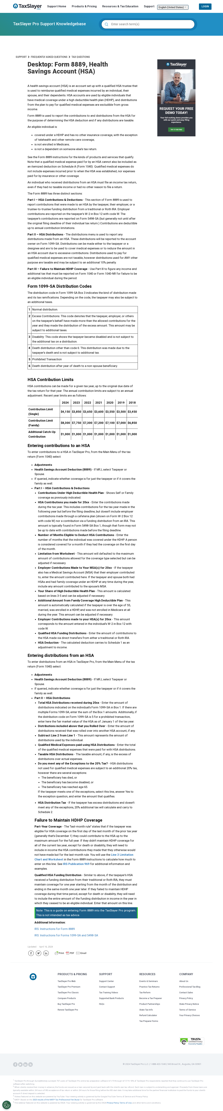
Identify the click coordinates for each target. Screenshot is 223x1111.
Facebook (31, 953)
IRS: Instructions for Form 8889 (54, 929)
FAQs (101, 1004)
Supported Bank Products (111, 998)
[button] (168, 1041)
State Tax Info (146, 1010)
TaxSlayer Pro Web (67, 981)
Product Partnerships (149, 1004)
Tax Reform (145, 992)
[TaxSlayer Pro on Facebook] (15, 1064)
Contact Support (107, 987)
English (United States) (171, 7)
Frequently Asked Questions (49, 57)
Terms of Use (126, 1103)
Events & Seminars (148, 981)
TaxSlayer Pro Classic (68, 992)
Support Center (106, 981)
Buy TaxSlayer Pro (66, 1004)
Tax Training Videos (108, 992)
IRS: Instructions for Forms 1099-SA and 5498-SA (66, 935)
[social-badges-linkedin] (25, 1064)
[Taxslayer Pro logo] (33, 976)
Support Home (56, 6)
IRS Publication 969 (76, 864)
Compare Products (67, 998)
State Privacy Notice (189, 1004)
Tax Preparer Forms (148, 1021)
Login (205, 6)
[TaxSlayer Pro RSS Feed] (30, 1064)
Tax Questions (81, 57)
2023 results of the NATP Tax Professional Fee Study (56, 1100)
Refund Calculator (148, 1015)
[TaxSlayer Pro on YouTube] (20, 1064)
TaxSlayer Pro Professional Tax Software (28, 6)
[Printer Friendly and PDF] (70, 954)
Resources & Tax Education (120, 6)
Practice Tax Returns (149, 987)
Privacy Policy (186, 998)
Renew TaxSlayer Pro (68, 1010)
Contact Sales (186, 992)
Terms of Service (187, 1010)
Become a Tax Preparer (150, 998)
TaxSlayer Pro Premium (69, 987)
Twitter (38, 953)
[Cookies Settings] (6, 1105)
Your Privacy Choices (189, 1015)
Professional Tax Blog (189, 987)
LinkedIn (46, 953)
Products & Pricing (84, 6)
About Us (183, 981)
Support (149, 6)
